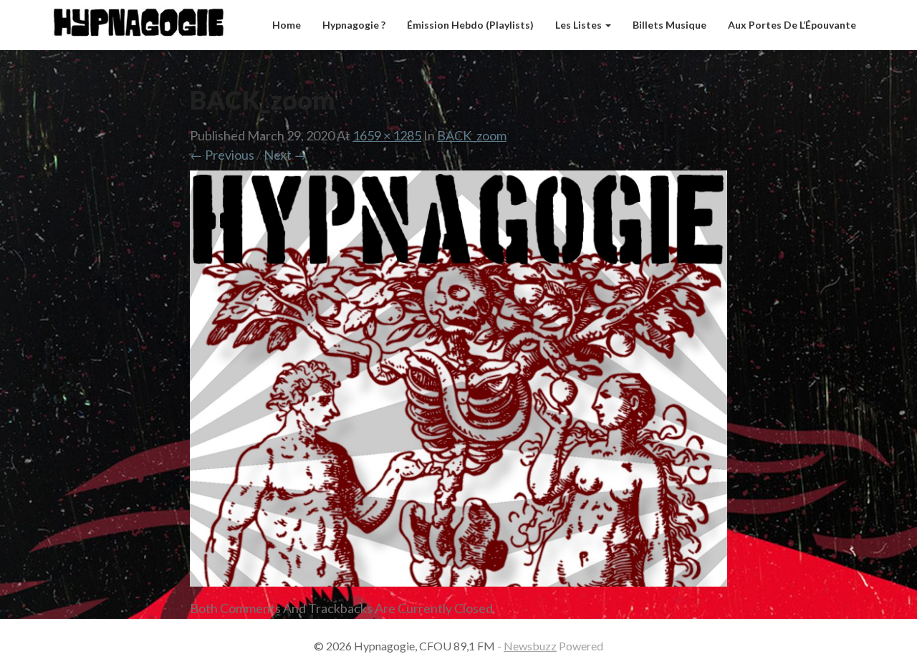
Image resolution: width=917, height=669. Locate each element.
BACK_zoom (471, 135)
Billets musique (669, 25)
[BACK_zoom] (458, 383)
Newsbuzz (530, 646)
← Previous (222, 155)
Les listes (579, 25)
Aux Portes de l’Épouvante (792, 25)
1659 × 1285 (386, 135)
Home (286, 25)
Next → (285, 155)
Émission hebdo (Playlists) (470, 25)
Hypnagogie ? (353, 25)
